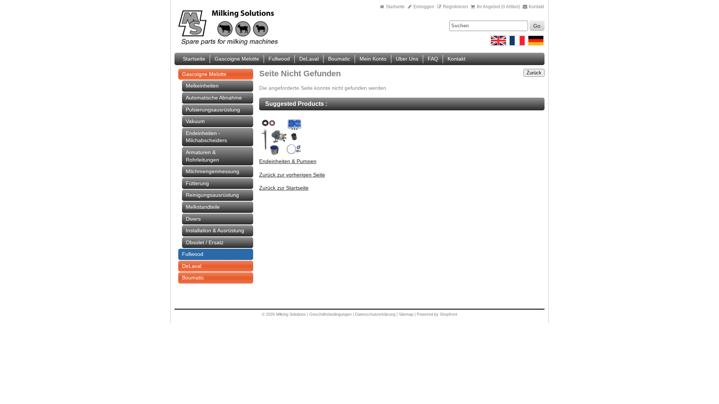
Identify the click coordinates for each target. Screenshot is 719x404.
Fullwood (279, 59)
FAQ (433, 59)
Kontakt (536, 6)
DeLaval (309, 59)
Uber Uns (407, 59)
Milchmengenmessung (212, 171)
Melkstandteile (203, 207)
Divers (193, 219)
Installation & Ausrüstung (215, 230)
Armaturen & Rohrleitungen (202, 156)
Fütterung (197, 183)
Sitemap (407, 314)
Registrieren (455, 6)
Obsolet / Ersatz (205, 242)
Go (536, 26)
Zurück (534, 73)
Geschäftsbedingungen (330, 314)
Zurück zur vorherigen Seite (292, 175)
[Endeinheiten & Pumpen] (281, 156)
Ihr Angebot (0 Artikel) (498, 6)
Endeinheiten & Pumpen (287, 161)
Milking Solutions (291, 314)
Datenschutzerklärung (375, 314)
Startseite (395, 6)
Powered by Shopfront (437, 314)
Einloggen (423, 6)
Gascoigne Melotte (237, 59)
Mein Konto (373, 59)
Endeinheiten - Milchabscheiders (206, 137)
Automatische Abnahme (214, 98)
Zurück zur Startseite (284, 188)
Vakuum (195, 121)
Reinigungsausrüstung (212, 195)
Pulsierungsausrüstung (213, 110)
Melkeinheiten (202, 86)
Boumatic (339, 59)
